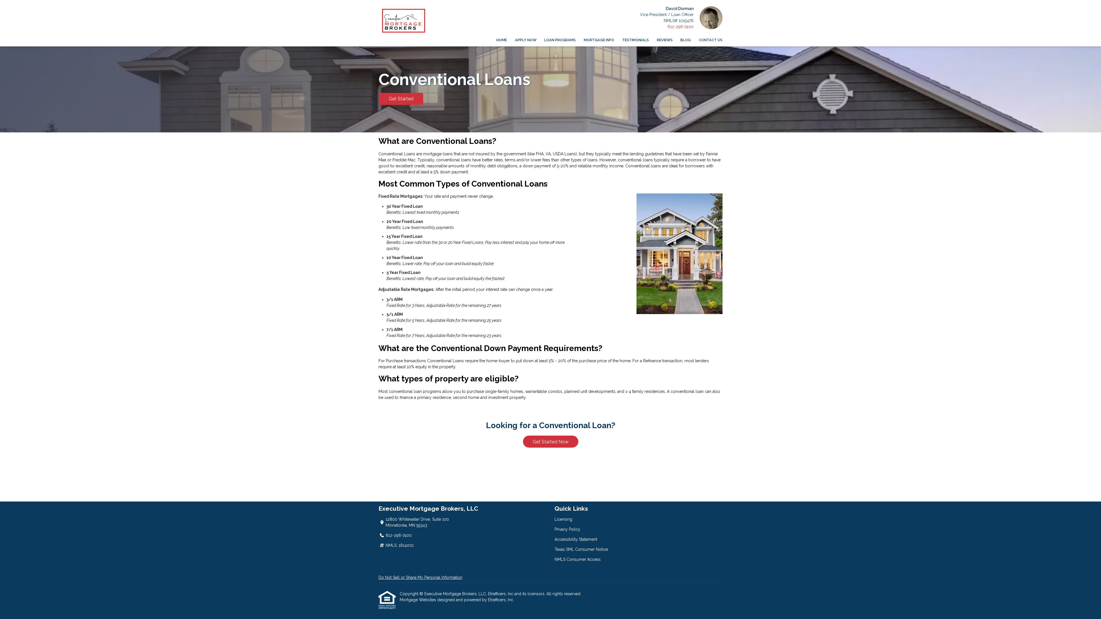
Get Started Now (551, 441)
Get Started (401, 98)
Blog (685, 40)
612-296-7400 (680, 26)
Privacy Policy (567, 529)
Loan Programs (560, 40)
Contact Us (711, 40)
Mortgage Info (599, 40)
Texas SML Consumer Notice (581, 549)
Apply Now (525, 40)
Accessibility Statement (576, 539)
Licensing (563, 519)
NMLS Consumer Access (578, 559)
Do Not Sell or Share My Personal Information (420, 577)
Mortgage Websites (418, 600)
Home (501, 40)
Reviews (665, 40)
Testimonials (635, 40)
